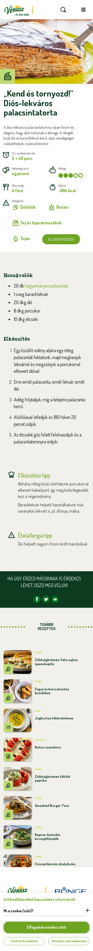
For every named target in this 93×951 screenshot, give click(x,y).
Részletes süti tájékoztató (69, 941)
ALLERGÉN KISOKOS (61, 239)
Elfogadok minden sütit (46, 927)
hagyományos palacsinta (46, 285)
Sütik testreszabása (24, 941)
